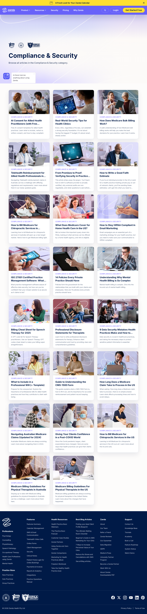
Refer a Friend (105, 532)
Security (54, 10)
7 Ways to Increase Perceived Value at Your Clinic (85, 547)
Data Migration (105, 545)
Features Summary (34, 524)
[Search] (105, 10)
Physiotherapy (7, 544)
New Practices (7, 575)
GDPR (102, 549)
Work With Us (105, 568)
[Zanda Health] (8, 10)
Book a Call (129, 541)
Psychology (6, 536)
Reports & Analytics (34, 571)
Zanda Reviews (106, 536)
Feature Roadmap (131, 545)
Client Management (34, 547)
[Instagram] (125, 597)
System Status (130, 549)
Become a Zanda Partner (109, 564)
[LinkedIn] (137, 597)
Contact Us (129, 524)
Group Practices (8, 583)
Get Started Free (134, 10)
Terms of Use (140, 608)
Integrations (31, 575)
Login (116, 10)
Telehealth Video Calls (35, 539)
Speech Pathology (9, 548)
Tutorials (128, 532)
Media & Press (105, 553)
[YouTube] (131, 597)
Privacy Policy (126, 608)
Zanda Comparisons (58, 553)
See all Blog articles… (84, 561)
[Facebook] (113, 597)
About (102, 524)
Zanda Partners (57, 542)
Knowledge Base (131, 528)
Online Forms (31, 543)
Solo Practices (7, 579)
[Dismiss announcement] (144, 3)
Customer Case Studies (60, 538)
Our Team (104, 528)
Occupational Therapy (10, 552)
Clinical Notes (32, 556)
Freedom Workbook (58, 564)
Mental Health (7, 563)
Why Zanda (78, 10)
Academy (128, 536)
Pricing (66, 10)
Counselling (6, 540)
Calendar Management (35, 528)
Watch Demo (129, 553)
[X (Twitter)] (119, 597)
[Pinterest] (143, 597)
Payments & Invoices (34, 567)
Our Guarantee (105, 541)
